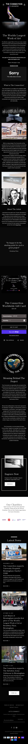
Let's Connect (14, 711)
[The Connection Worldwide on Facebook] (11, 727)
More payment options (14, 335)
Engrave (10, 484)
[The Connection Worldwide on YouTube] (16, 727)
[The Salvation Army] (9, 522)
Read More (18, 225)
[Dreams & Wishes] (4, 522)
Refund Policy (20, 705)
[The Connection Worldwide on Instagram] (14, 727)
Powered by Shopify (14, 733)
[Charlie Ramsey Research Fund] (14, 522)
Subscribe (20, 719)
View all (14, 693)
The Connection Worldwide (17, 731)
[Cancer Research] (18, 522)
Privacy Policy (14, 707)
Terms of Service (9, 705)
